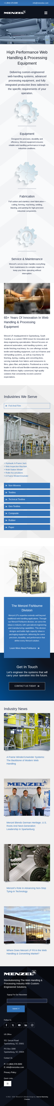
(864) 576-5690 (12, 3)
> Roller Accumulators (13, 473)
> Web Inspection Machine (15, 466)
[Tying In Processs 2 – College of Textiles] (27, 845)
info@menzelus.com (40, 3)
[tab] (27, 406)
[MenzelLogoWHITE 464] (15, 11)
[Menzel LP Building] (27, 907)
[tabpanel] (27, 446)
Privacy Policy (10, 1072)
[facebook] (6, 1025)
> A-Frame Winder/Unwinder (16, 476)
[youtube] (19, 1025)
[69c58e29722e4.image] (27, 779)
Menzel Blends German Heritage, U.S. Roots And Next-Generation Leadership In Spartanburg (27, 826)
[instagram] (32, 1025)
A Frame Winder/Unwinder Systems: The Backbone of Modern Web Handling (26, 760)
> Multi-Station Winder (13, 469)
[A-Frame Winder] (27, 714)
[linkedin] (25, 1025)
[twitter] (12, 1025)
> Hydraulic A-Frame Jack (15, 463)
